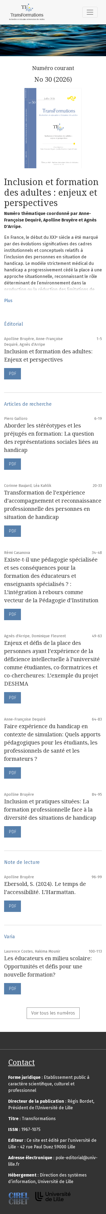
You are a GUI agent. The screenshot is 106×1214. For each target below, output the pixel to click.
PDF (12, 373)
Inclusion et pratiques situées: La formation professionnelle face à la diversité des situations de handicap (50, 809)
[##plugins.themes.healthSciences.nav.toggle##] (90, 12)
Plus (8, 300)
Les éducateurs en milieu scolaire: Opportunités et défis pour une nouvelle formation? (48, 966)
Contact (21, 1062)
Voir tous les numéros (53, 1013)
